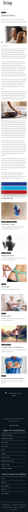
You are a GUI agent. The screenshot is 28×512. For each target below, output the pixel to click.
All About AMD (6, 316)
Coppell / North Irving (7, 438)
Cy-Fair (3, 478)
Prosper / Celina (5, 464)
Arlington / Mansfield (6, 435)
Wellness (5, 9)
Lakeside (3, 453)
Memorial (3, 489)
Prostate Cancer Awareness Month (12, 378)
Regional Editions (8, 507)
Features (3, 221)
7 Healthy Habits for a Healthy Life (12, 347)
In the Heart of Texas (8, 224)
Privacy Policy (14, 509)
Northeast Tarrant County (7, 461)
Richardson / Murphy (6, 468)
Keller (2, 449)
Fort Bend (3, 482)
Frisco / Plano (4, 446)
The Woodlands (5, 493)
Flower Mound (4, 442)
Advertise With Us (6, 504)
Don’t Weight (5, 287)
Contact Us (21, 507)
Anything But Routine (7, 255)
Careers (15, 507)
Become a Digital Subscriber (19, 504)
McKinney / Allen (5, 457)
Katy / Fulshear (5, 486)
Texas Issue (9, 221)
